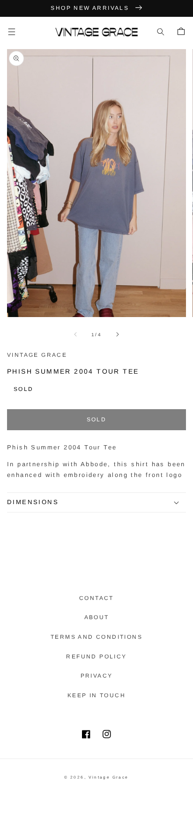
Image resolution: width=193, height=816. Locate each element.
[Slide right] (117, 334)
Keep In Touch (96, 695)
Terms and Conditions (96, 637)
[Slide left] (75, 334)
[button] (11, 32)
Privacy (97, 675)
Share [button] (29, 525)
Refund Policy (96, 656)
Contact (96, 598)
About (96, 617)
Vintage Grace (109, 777)
